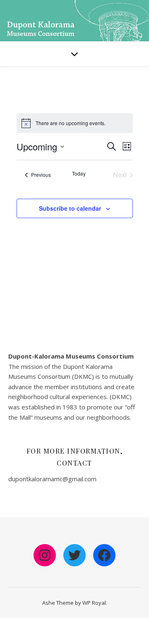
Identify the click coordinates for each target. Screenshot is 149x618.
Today (79, 173)
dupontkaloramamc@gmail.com (52, 479)
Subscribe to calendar (70, 208)
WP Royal (94, 602)
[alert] (71, 123)
